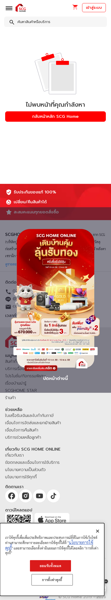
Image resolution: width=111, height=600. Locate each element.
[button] (75, 8)
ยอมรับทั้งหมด (50, 565)
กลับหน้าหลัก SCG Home (55, 116)
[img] (55, 300)
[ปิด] (97, 531)
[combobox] (55, 23)
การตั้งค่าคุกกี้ (52, 579)
